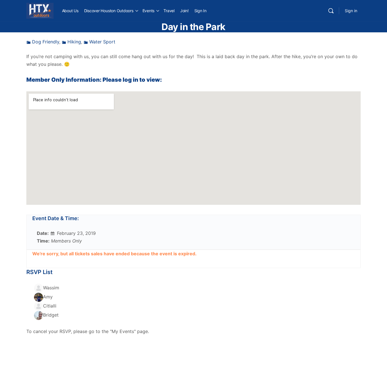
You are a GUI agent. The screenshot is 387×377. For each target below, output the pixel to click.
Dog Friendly (45, 42)
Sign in (351, 10)
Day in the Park (193, 26)
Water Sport (102, 42)
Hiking (74, 42)
